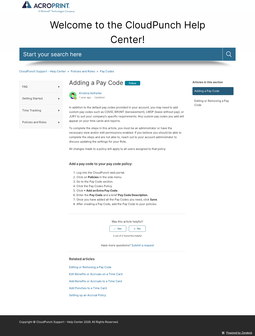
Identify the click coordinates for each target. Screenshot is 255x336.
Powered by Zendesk (239, 332)
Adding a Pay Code (206, 91)
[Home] (48, 6)
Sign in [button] (231, 7)
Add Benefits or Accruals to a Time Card (95, 281)
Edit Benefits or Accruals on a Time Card (95, 274)
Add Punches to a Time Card (88, 288)
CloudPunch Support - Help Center (42, 71)
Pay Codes (107, 71)
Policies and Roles (83, 71)
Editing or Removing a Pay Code (211, 103)
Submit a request (209, 7)
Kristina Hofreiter (90, 93)
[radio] (117, 229)
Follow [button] (132, 83)
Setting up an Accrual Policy (87, 295)
